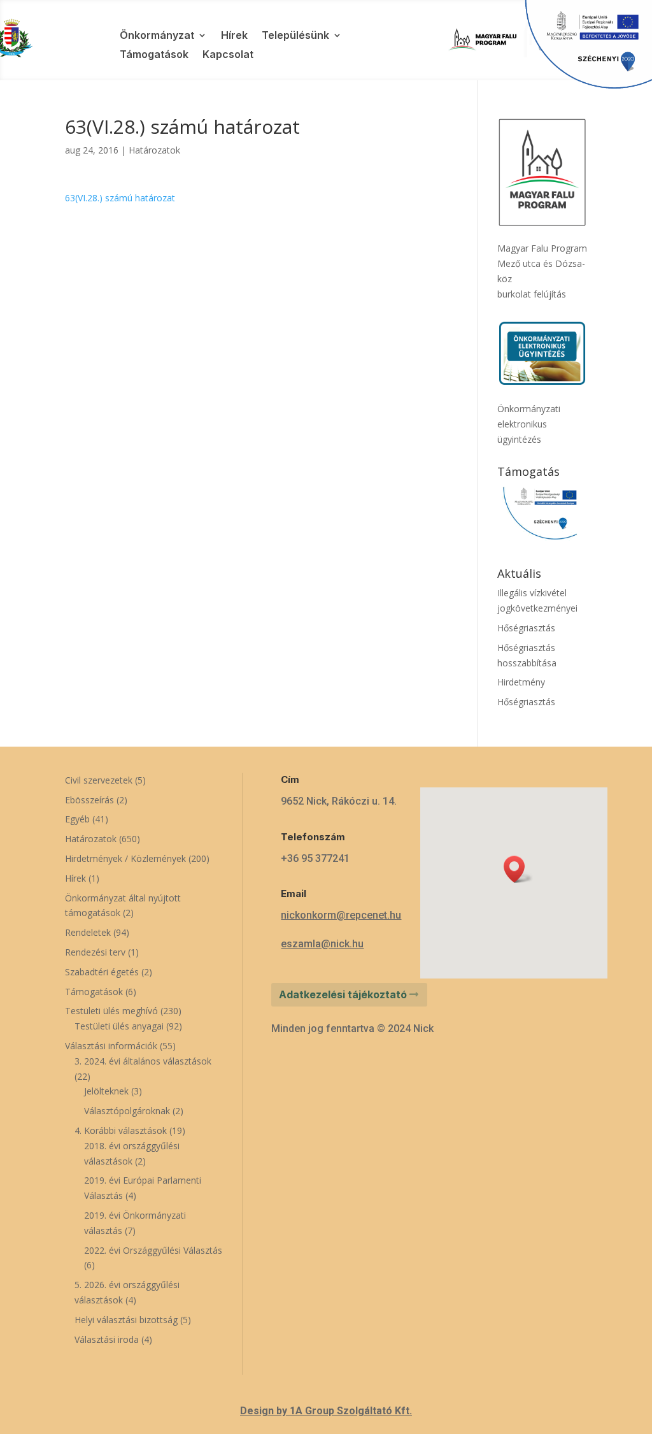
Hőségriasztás (526, 628)
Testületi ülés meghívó (111, 1011)
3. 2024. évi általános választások (142, 1061)
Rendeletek (88, 932)
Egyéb (77, 819)
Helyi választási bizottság (126, 1320)
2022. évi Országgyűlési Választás (153, 1250)
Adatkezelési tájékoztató (343, 994)
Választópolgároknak (127, 1111)
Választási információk (111, 1046)
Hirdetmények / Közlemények (125, 858)
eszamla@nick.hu (322, 944)
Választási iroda (106, 1339)
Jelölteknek (106, 1091)
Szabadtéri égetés (102, 972)
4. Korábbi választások (120, 1130)
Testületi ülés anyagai (119, 1026)
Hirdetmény (521, 682)
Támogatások (154, 55)
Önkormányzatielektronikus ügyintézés (528, 424)
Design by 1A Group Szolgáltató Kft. (326, 1411)
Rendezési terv (95, 952)
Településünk (295, 36)
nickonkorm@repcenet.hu (341, 915)
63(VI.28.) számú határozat (120, 198)
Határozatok (154, 150)
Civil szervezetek (98, 780)
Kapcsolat (227, 55)
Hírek (234, 36)
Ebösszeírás (89, 800)
